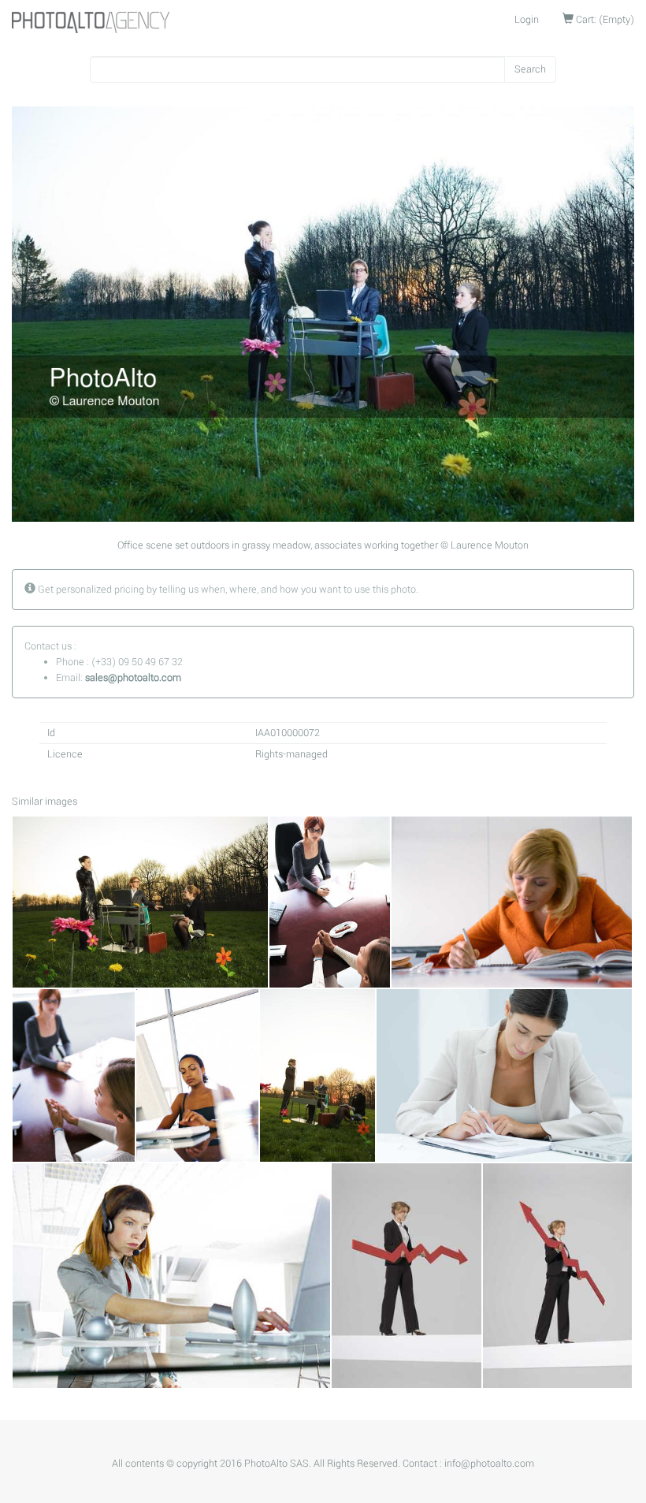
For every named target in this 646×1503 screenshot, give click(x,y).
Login (526, 20)
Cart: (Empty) (604, 20)
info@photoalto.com (489, 1463)
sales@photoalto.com (133, 678)
